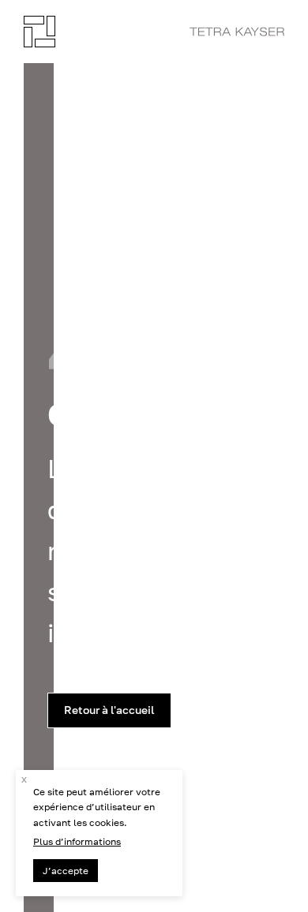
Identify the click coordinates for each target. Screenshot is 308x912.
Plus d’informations (77, 841)
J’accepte (65, 870)
